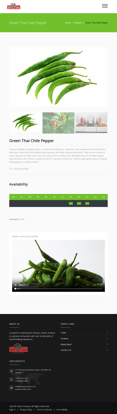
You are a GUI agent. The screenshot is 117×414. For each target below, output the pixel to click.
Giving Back (66, 344)
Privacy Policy (26, 409)
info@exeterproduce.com (25, 386)
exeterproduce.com (23, 389)
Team (63, 332)
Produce (64, 338)
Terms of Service (44, 409)
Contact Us (66, 350)
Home (68, 22)
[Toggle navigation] (105, 6)
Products (78, 22)
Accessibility (62, 409)
